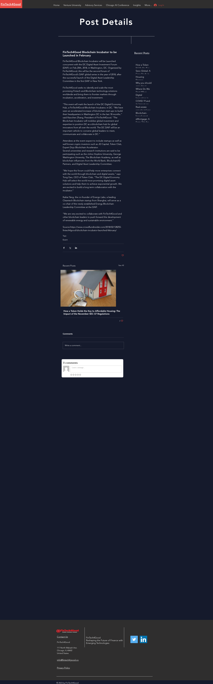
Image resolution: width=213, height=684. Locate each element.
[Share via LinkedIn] (76, 248)
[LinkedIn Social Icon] (143, 639)
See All (121, 265)
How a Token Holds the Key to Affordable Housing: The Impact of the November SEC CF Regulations (91, 312)
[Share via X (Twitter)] (70, 248)
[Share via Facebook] (64, 248)
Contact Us (62, 636)
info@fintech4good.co (68, 660)
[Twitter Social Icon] (134, 639)
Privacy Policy (63, 668)
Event (65, 240)
